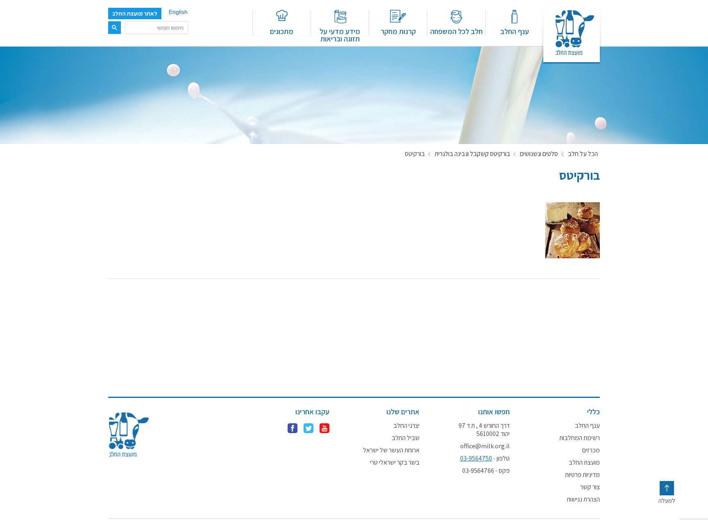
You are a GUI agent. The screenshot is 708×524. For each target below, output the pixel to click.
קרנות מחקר (398, 31)
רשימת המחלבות (579, 438)
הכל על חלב (583, 154)
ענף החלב (514, 31)
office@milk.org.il (485, 446)
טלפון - (485, 458)
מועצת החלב (584, 462)
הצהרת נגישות (583, 499)
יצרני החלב (406, 426)
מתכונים (281, 31)
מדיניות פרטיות (582, 475)
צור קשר (590, 487)
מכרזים (591, 450)
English (178, 12)
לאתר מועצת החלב (134, 13)
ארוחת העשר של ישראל (391, 450)
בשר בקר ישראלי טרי (395, 462)
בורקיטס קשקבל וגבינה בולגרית (472, 154)
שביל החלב (406, 438)
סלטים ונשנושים (539, 154)
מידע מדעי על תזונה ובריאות (340, 35)
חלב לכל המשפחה (456, 31)
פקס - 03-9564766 (486, 471)
